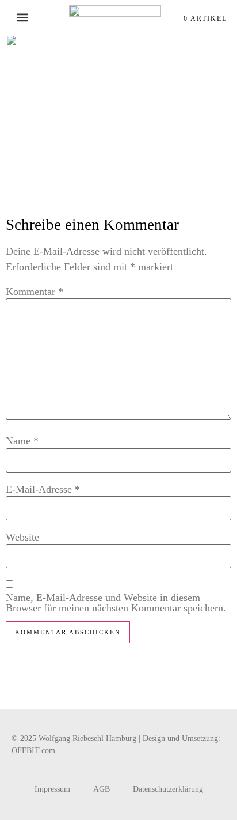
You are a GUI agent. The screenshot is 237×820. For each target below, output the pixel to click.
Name (22, 441)
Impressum (52, 789)
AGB (101, 789)
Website (22, 537)
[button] (22, 17)
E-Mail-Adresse (43, 489)
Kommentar (34, 291)
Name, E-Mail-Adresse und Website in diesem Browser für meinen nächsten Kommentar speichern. (116, 602)
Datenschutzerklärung (168, 789)
